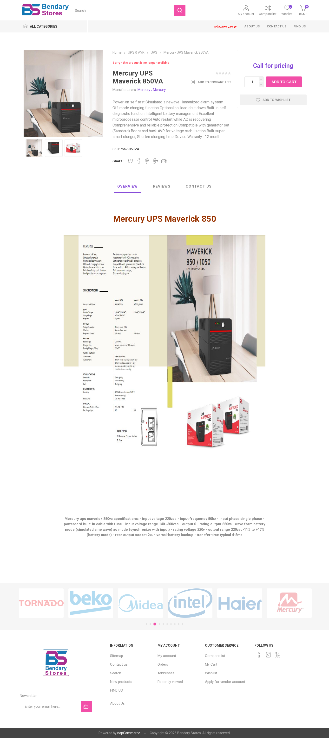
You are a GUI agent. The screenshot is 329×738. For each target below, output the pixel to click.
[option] (34, 148)
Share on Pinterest (147, 161)
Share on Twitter (130, 161)
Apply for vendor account (225, 682)
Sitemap (116, 656)
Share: (118, 161)
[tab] (127, 187)
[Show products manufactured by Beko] (68, 603)
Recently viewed (170, 682)
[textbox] (122, 10)
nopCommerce (128, 733)
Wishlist (211, 673)
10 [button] (182, 624)
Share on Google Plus (155, 161)
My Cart (211, 664)
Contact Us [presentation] (199, 186)
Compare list (267, 14)
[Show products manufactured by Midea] (118, 603)
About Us (117, 703)
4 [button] (158, 624)
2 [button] (150, 624)
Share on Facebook (139, 161)
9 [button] (178, 624)
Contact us (119, 664)
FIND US (116, 690)
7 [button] (171, 624)
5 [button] (163, 624)
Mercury (144, 90)
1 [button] (146, 624)
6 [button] (167, 624)
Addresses (166, 673)
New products (121, 682)
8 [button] (175, 624)
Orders (163, 664)
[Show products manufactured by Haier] (217, 603)
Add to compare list (214, 82)
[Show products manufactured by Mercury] (267, 603)
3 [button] (154, 624)
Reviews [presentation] (162, 186)
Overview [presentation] (127, 186)
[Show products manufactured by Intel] (167, 603)
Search (115, 673)
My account (246, 14)
